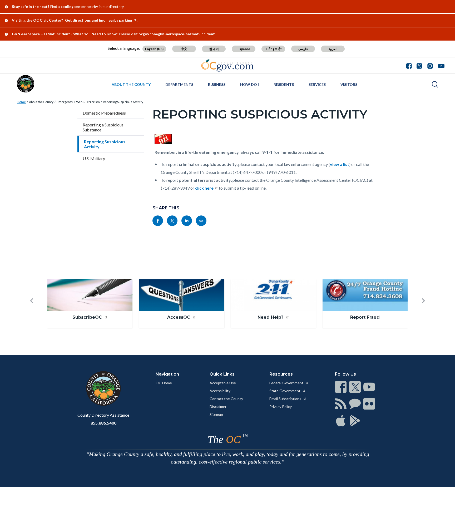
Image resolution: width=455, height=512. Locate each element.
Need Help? (271, 317)
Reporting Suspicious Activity (123, 102)
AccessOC (179, 317)
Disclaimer (218, 406)
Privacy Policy (280, 406)
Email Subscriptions (285, 398)
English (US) (154, 49)
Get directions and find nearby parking (98, 20)
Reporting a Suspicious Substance (103, 127)
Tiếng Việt (273, 49)
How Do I (249, 84)
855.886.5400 (103, 422)
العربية (333, 49)
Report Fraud (365, 317)
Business (216, 84)
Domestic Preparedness (104, 112)
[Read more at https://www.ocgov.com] (103, 388)
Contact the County (226, 398)
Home (21, 102)
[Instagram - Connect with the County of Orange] (430, 65)
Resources (281, 374)
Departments (179, 84)
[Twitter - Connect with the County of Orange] (419, 65)
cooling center (73, 6)
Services (317, 84)
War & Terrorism (88, 102)
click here (204, 187)
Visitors (348, 84)
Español (244, 49)
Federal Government (286, 383)
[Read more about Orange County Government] (227, 65)
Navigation (167, 374)
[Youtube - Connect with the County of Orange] (440, 65)
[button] (31, 309)
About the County (131, 84)
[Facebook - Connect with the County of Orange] (410, 65)
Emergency (65, 102)
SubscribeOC (87, 317)
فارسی (303, 49)
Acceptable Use (223, 383)
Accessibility (220, 390)
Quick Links (222, 374)
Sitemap (216, 414)
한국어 (214, 49)
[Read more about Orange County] (25, 84)
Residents (284, 84)
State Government (285, 390)
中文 (184, 49)
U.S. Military (94, 158)
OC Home (164, 383)
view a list (339, 164)
